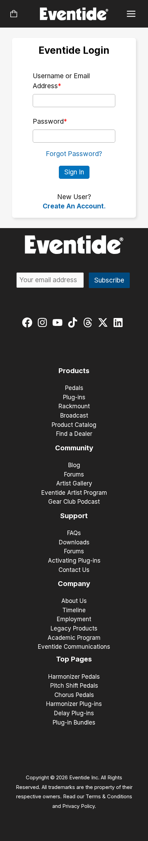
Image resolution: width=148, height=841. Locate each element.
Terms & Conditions (109, 796)
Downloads (74, 542)
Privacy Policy (78, 806)
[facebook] (28, 322)
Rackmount (74, 406)
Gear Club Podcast (74, 501)
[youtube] (59, 322)
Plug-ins (74, 397)
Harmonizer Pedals (74, 676)
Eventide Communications (74, 646)
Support (74, 516)
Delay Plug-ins (74, 713)
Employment (74, 619)
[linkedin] (119, 322)
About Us (74, 600)
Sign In (74, 172)
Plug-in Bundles (74, 722)
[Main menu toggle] (131, 14)
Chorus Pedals (74, 694)
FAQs (74, 533)
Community (74, 448)
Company (74, 584)
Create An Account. (74, 206)
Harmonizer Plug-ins (74, 703)
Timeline (74, 610)
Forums (74, 474)
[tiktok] (74, 322)
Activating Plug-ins (74, 560)
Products (74, 371)
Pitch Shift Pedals (74, 685)
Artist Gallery (74, 483)
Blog (74, 465)
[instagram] (44, 322)
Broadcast (74, 415)
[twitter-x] (104, 322)
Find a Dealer (74, 433)
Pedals (74, 387)
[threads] (89, 322)
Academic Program (74, 637)
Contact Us (74, 569)
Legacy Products (74, 628)
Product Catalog (74, 424)
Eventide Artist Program (74, 492)
